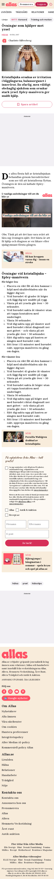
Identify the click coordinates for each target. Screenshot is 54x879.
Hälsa (5, 764)
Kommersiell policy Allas (17, 747)
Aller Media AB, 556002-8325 (34, 873)
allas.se (44, 871)
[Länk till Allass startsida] (11, 4)
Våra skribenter (12, 721)
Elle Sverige (10, 847)
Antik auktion (11, 834)
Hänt (19, 847)
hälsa (5, 35)
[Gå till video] (47, 195)
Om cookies (9, 726)
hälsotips (37, 583)
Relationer (38, 12)
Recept (13, 850)
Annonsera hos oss (14, 803)
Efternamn (35, 524)
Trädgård (22, 12)
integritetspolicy (41, 490)
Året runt (8, 828)
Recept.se (14, 515)
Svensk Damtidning (32, 847)
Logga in (41, 4)
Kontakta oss (10, 797)
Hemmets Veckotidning (16, 823)
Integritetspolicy (12, 737)
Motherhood (24, 850)
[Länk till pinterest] (23, 691)
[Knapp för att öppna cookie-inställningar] (50, 4)
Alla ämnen (9, 716)
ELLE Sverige (10, 859)
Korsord (19, 19)
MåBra (5, 850)
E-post (9, 533)
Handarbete (9, 775)
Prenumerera (26, 4)
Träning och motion (41, 19)
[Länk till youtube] (16, 691)
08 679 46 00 (43, 875)
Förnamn (11, 524)
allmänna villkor (25, 501)
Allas (11, 510)
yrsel (25, 583)
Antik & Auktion (28, 510)
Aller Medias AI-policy (16, 742)
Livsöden (7, 759)
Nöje (5, 785)
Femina (46, 847)
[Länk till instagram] (10, 691)
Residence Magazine (42, 850)
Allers (5, 818)
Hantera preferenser (15, 732)
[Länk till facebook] (4, 691)
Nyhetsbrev (9, 711)
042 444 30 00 (37, 869)
